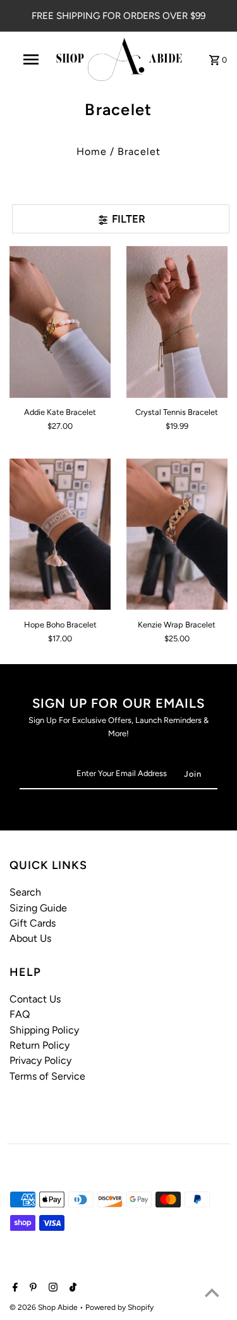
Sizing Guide (38, 908)
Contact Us (35, 999)
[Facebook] (13, 1288)
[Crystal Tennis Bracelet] (177, 322)
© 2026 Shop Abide (44, 1307)
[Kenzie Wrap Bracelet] (177, 534)
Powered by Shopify (119, 1307)
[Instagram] (52, 1288)
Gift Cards (32, 923)
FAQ (19, 1014)
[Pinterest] (32, 1288)
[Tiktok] (71, 1288)
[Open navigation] (30, 59)
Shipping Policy (44, 1030)
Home (91, 151)
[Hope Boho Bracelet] (60, 534)
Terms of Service (47, 1076)
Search (25, 892)
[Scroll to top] (211, 1294)
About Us (30, 938)
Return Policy (39, 1045)
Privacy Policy (40, 1060)
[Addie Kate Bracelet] (60, 322)
